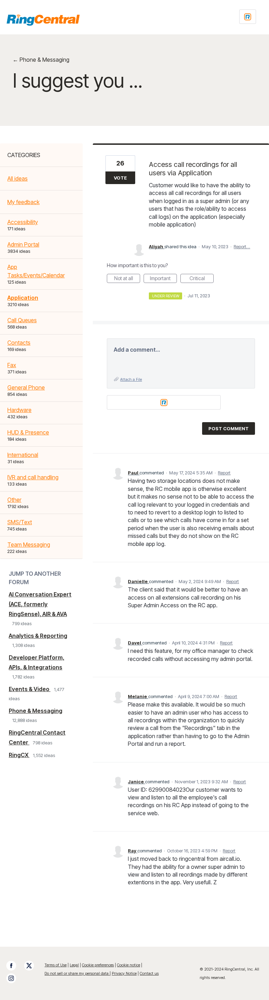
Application (22, 297)
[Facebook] (14, 966)
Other (14, 499)
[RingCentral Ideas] (43, 20)
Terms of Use (55, 964)
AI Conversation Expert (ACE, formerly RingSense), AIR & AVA (40, 604)
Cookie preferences (98, 964)
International (22, 454)
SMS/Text (19, 522)
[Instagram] (14, 978)
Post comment (228, 428)
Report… (242, 246)
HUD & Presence (28, 432)
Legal (74, 964)
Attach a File (131, 379)
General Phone (26, 387)
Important (163, 279)
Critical (201, 279)
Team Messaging (28, 544)
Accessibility (22, 221)
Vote (120, 178)
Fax (11, 365)
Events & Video (29, 688)
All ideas (17, 178)
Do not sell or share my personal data (77, 973)
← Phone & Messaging (41, 59)
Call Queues (22, 320)
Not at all (127, 279)
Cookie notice (128, 964)
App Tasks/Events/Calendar (36, 271)
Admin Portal (23, 244)
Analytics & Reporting (38, 635)
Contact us (149, 973)
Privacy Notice (124, 973)
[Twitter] (32, 966)
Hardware (19, 409)
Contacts (18, 342)
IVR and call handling (32, 477)
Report (224, 472)
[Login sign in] (247, 16)
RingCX (19, 754)
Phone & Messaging (35, 710)
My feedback (23, 201)
